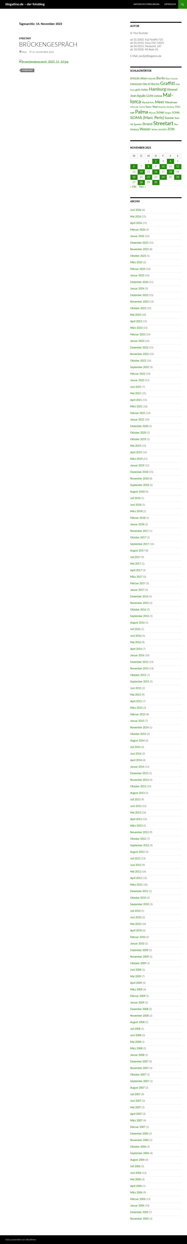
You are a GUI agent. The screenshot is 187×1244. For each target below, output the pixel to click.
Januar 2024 (137, 288)
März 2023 (136, 328)
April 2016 (136, 649)
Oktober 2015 (138, 675)
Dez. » (142, 187)
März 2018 (136, 511)
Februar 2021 (137, 413)
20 (133, 177)
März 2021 (136, 406)
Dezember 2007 (139, 1061)
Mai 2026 (135, 216)
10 (163, 166)
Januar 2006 (137, 1206)
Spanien (138, 124)
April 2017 (136, 570)
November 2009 (139, 957)
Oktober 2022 (138, 361)
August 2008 (137, 1022)
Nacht (142, 107)
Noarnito (162, 107)
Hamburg (157, 89)
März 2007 (136, 1120)
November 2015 (139, 668)
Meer (159, 102)
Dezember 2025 (139, 243)
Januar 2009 (137, 1002)
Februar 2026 (137, 230)
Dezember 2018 (139, 472)
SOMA (176, 112)
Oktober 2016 (138, 609)
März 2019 (136, 459)
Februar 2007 (137, 1127)
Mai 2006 (135, 1179)
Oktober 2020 (138, 433)
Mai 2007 (135, 1107)
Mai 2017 (135, 564)
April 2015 (136, 701)
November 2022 (139, 354)
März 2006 (136, 1192)
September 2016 (139, 616)
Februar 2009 (137, 996)
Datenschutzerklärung (146, 4)
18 (170, 172)
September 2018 (139, 485)
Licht (149, 95)
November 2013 (139, 780)
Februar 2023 (137, 334)
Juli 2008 (135, 1029)
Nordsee (170, 107)
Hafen (144, 89)
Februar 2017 (137, 583)
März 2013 (136, 826)
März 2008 (136, 1048)
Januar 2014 (137, 767)
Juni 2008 (135, 1035)
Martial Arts (148, 103)
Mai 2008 (135, 1042)
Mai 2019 (135, 446)
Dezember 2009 (139, 950)
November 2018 (139, 478)
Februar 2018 (137, 518)
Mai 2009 (135, 976)
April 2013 (136, 819)
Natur (149, 107)
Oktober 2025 (138, 256)
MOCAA (134, 107)
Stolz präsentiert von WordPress (20, 1240)
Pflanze (152, 113)
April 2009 (136, 983)
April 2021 (136, 400)
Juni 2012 (135, 865)
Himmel (172, 89)
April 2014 (136, 760)
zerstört (162, 129)
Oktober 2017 (138, 537)
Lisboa (158, 95)
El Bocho (153, 84)
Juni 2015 (135, 688)
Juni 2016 (135, 636)
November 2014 (139, 727)
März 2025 (136, 262)
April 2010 (136, 930)
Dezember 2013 (139, 773)
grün (137, 90)
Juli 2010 (135, 911)
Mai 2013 (135, 813)
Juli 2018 (135, 498)
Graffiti (167, 83)
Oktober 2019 (138, 439)
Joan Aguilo (138, 95)
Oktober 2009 (138, 963)
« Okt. (133, 187)
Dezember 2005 (139, 1212)
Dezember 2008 (139, 1009)
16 (155, 172)
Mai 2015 (135, 695)
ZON (171, 129)
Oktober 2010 (138, 898)
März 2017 (136, 577)
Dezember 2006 (139, 1133)
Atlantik (152, 79)
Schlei (160, 112)
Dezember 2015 (139, 662)
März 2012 (136, 885)
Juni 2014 (135, 754)
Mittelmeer (171, 102)
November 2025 (139, 249)
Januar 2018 (137, 524)
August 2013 (137, 793)
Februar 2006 (137, 1199)
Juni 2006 (135, 1173)
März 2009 (136, 989)
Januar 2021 (137, 419)
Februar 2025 (137, 269)
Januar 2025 (137, 275)
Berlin (160, 78)
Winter (154, 130)
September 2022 (139, 367)
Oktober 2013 (138, 786)
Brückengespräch (48, 45)
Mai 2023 (135, 315)
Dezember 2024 (139, 282)
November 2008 (139, 1016)
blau (168, 79)
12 (177, 166)
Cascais (174, 79)
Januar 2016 (137, 655)
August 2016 (137, 623)
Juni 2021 (135, 387)
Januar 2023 (137, 341)
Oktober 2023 (138, 308)
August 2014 (137, 740)
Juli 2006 (135, 1166)
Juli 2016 (135, 629)
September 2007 (139, 1081)
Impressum (170, 4)
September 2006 (139, 1153)
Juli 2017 (135, 557)
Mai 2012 (135, 871)
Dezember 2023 (139, 295)
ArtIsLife (135, 78)
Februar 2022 (137, 374)
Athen (143, 78)
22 (148, 177)
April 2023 (136, 321)
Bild (24, 52)
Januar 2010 (137, 944)
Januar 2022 (137, 380)
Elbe (145, 84)
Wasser (145, 129)
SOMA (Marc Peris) (147, 118)
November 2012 (139, 832)
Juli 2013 (135, 799)
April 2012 (136, 878)
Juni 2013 (135, 806)
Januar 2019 (137, 465)
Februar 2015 (137, 714)
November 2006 (139, 1140)
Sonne (169, 118)
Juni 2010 (135, 917)
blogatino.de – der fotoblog (25, 4)
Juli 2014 (135, 747)
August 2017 (137, 550)
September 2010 (139, 904)
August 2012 (137, 852)
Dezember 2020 (139, 426)
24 (163, 177)
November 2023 (139, 302)
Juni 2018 (135, 505)
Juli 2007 (135, 1094)
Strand (147, 124)
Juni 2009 (135, 970)
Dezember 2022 (139, 347)
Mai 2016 (135, 642)
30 (155, 182)
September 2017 (139, 544)
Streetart (25, 38)
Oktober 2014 (138, 734)
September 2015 (139, 681)
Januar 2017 (137, 590)
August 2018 (137, 492)
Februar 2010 (137, 937)
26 (177, 177)
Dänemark (136, 84)
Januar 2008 (137, 1055)
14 (141, 172)
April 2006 (136, 1186)
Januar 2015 (137, 721)
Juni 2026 (135, 210)
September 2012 (139, 845)
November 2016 (139, 603)
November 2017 (139, 531)
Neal (155, 107)
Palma (141, 112)
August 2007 (137, 1088)
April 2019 (136, 452)
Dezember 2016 (139, 596)
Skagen (168, 113)
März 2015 (136, 708)
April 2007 (136, 1114)
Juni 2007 (135, 1101)
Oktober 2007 (138, 1075)
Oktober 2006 (138, 1147)
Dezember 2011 (139, 891)
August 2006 (137, 1160)
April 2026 (136, 223)
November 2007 (139, 1068)
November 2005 (139, 1219)
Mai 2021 (135, 393)
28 (141, 182)
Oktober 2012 (138, 839)
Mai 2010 (135, 924)
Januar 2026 (137, 236)
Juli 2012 (135, 858)
